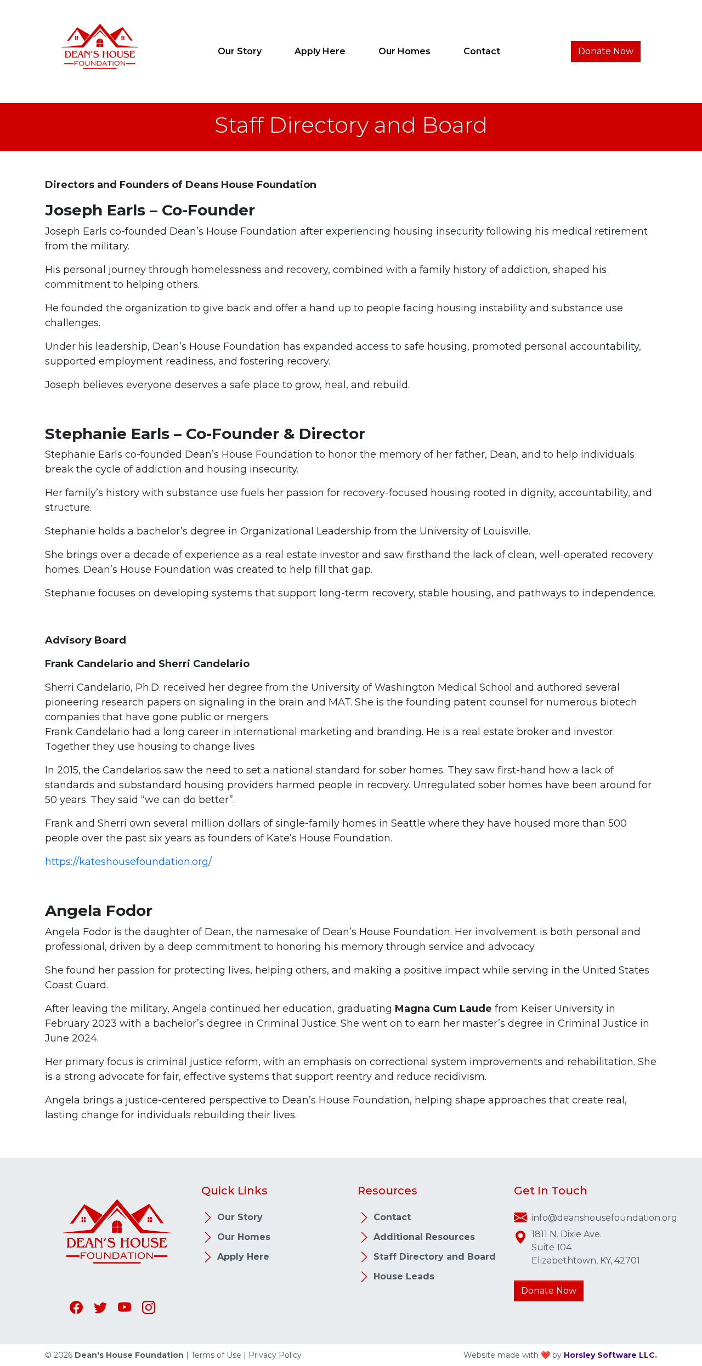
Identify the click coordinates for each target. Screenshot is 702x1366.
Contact (481, 51)
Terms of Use (216, 1355)
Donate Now (605, 51)
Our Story (240, 51)
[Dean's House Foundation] (99, 50)
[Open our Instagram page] (148, 1307)
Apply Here (320, 51)
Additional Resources (423, 1237)
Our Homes (404, 51)
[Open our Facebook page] (77, 1307)
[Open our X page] (101, 1307)
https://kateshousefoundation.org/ (128, 862)
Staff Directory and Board (433, 1256)
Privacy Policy (275, 1355)
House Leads (402, 1276)
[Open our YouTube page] (125, 1307)
